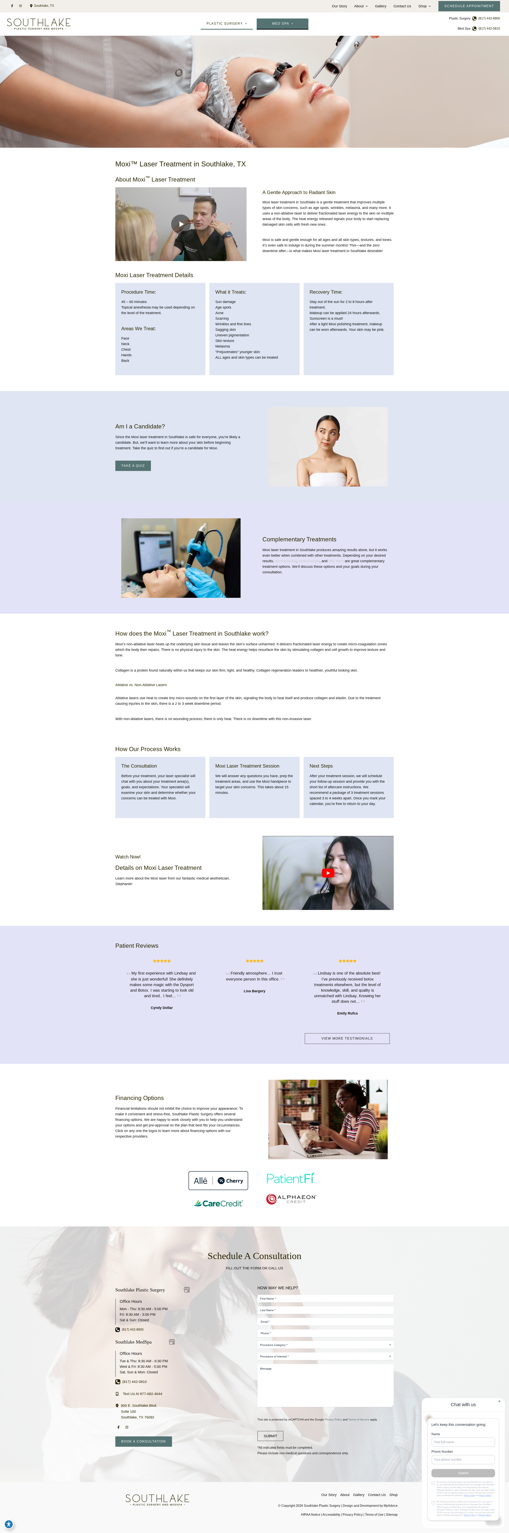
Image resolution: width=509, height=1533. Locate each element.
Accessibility (331, 1514)
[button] (366, 6)
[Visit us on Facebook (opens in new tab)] (12, 6)
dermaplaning (286, 561)
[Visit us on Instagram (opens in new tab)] (20, 6)
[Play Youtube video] (328, 873)
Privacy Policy (333, 1419)
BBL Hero (336, 561)
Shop (422, 6)
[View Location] (32, 6)
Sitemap (392, 1514)
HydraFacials (309, 561)
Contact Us (402, 6)
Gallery (380, 6)
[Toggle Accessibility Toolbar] (9, 1524)
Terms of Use (374, 1514)
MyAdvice (391, 1505)
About (359, 6)
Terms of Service (358, 1419)
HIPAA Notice (310, 1514)
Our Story (339, 6)
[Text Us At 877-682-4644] (138, 1394)
